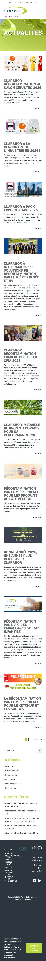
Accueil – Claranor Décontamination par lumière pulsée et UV (9, 857)
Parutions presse (13, 783)
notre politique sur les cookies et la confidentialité (12, 953)
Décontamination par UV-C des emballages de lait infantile (21, 626)
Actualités (9, 766)
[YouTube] (34, 881)
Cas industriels (12, 770)
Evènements (11, 775)
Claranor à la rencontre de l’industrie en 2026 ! (22, 147)
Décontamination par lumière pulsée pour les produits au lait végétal (21, 493)
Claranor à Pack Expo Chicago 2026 (21, 208)
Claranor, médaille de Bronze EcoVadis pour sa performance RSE (22, 430)
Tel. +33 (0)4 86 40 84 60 (37, 868)
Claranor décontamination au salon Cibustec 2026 (23, 84)
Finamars (27, 899)
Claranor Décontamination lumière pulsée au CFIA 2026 (20, 355)
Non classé (10, 779)
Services (9, 867)
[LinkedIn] (39, 880)
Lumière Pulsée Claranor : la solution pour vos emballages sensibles (22, 820)
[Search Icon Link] (35, 2)
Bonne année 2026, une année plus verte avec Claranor (20, 557)
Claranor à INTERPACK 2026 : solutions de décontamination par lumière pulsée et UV (21, 272)
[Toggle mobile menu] (40, 11)
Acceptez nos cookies (34, 948)
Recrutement (11, 788)
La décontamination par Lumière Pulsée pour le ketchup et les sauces (22, 703)
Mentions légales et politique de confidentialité (9, 876)
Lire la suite (37, 108)
